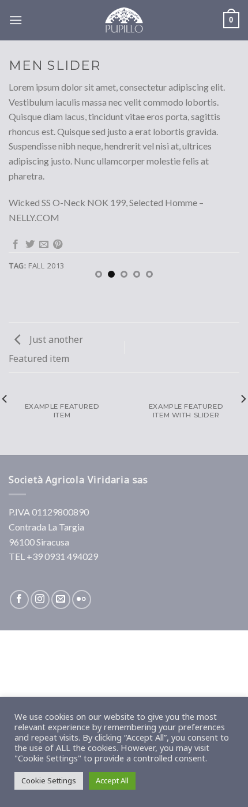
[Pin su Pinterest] (57, 245)
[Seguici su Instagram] (40, 599)
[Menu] (15, 20)
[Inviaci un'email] (60, 599)
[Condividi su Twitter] (30, 245)
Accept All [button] (112, 780)
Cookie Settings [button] (48, 780)
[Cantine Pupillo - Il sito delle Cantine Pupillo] (124, 20)
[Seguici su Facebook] (19, 599)
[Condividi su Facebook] (15, 245)
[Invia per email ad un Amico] (43, 245)
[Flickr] (81, 599)
